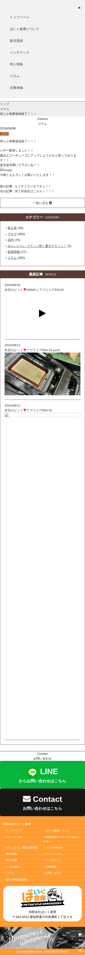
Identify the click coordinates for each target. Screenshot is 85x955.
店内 (11, 240)
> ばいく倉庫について (56, 830)
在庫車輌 (16, 88)
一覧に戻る (41, 203)
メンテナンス (19, 52)
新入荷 (12, 228)
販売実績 (16, 40)
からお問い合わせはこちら (42, 775)
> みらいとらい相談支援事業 (21, 847)
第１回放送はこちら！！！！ (34, 191)
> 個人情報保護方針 (15, 879)
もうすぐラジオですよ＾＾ (33, 186)
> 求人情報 (10, 860)
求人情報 (16, 64)
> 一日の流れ (12, 866)
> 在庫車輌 (50, 866)
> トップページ (13, 830)
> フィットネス (13, 837)
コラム (15, 76)
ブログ (4, 133)
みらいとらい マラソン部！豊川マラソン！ (37, 246)
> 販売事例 (10, 853)
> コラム (9, 873)
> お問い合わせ (52, 873)
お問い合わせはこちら (42, 803)
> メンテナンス (52, 853)
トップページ (19, 17)
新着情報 (14, 252)
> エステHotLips (53, 847)
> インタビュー (52, 860)
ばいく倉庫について (24, 29)
